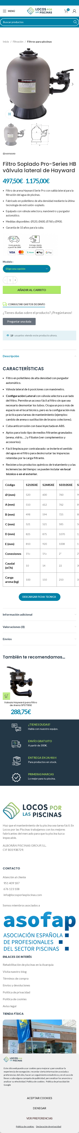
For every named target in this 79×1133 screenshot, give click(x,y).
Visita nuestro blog (15, 971)
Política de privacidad (16, 992)
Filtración (18, 41)
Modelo (7, 261)
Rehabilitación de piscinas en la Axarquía (28, 964)
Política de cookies (25, 1126)
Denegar (39, 1108)
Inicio (6, 41)
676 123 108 (11, 889)
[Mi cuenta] (74, 11)
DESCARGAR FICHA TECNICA (39, 596)
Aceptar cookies (39, 1098)
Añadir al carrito (31, 290)
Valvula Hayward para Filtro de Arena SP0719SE (20, 704)
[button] (6, 696)
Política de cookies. (35, 1081)
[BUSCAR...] (75, 22)
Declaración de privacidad (48, 1126)
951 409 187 (11, 883)
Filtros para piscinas (39, 41)
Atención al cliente (14, 877)
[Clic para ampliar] (10, 114)
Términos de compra (15, 978)
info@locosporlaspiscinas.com (22, 894)
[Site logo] (39, 10)
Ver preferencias (39, 1118)
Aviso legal (9, 1006)
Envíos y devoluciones (16, 985)
